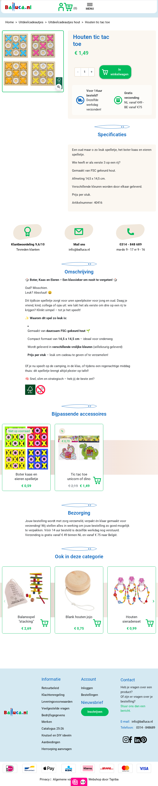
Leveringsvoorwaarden (57, 701)
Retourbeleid (50, 688)
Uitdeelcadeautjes (31, 22)
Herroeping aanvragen (57, 749)
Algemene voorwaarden (69, 779)
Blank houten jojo (79, 617)
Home (9, 22)
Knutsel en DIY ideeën (56, 735)
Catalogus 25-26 (53, 728)
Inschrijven (94, 712)
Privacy (45, 779)
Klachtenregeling (53, 695)
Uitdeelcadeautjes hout (64, 22)
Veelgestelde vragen (55, 708)
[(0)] (68, 6)
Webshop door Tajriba (103, 779)
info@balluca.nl (142, 721)
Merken (47, 722)
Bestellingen (89, 695)
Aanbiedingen (51, 742)
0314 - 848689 (145, 727)
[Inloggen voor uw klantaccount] (61, 6)
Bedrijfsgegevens (53, 715)
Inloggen (87, 688)
